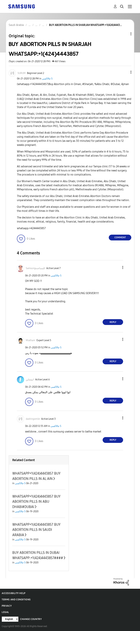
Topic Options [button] (125, 33)
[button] (125, 72)
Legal (5, 612)
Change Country (31, 619)
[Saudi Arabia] (21, 6)
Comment (120, 237)
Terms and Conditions (16, 599)
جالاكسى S (47, 78)
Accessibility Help (13, 593)
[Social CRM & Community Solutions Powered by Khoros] (121, 581)
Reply (113, 322)
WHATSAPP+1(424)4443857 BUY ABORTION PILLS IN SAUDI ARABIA (36, 529)
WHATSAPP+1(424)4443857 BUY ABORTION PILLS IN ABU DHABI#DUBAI (36, 501)
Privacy (7, 605)
